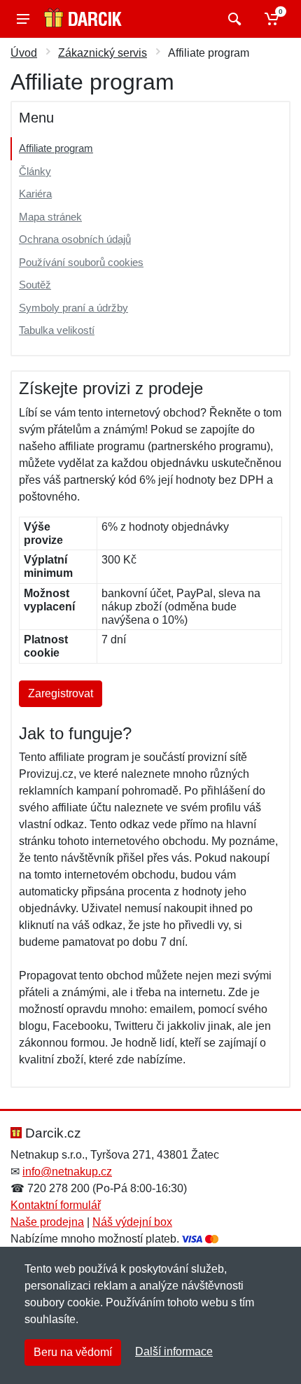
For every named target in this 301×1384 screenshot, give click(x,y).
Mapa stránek (50, 217)
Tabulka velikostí (56, 330)
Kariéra (35, 194)
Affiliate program (56, 148)
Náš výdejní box (132, 1222)
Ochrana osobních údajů (75, 239)
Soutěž (35, 285)
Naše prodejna (47, 1222)
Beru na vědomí (73, 1352)
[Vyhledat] (232, 19)
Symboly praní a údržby (73, 308)
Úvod (23, 53)
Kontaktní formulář (55, 1205)
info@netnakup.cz (67, 1171)
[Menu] (23, 19)
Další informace (174, 1351)
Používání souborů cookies (81, 262)
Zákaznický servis (102, 53)
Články (35, 171)
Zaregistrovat (60, 693)
